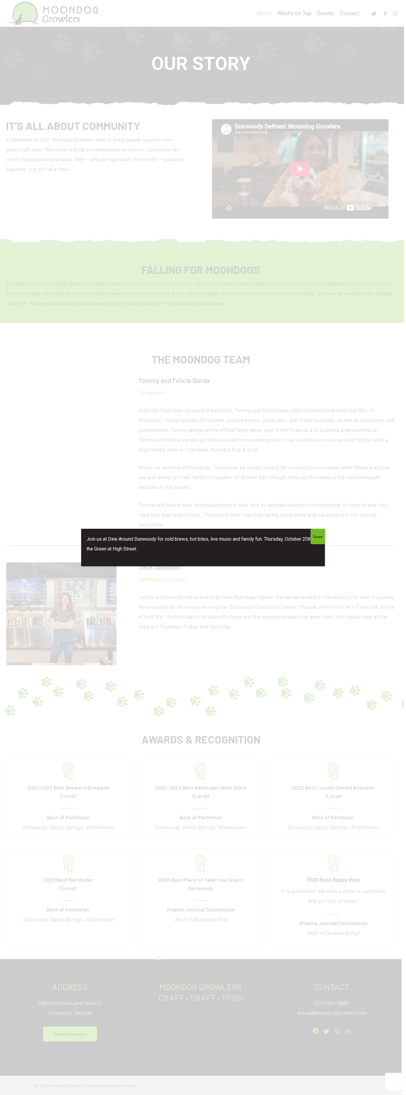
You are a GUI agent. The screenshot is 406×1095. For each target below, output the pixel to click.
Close (317, 536)
